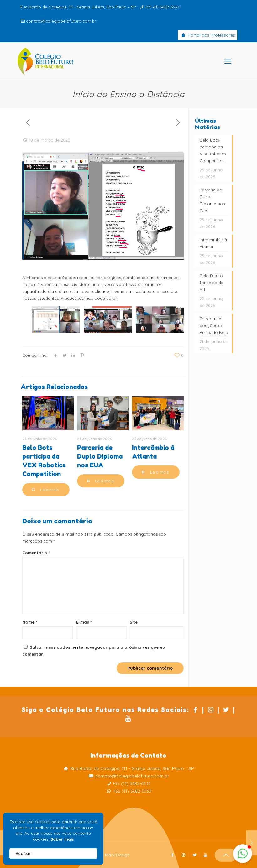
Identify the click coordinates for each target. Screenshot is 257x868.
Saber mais (62, 839)
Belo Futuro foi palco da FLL (211, 282)
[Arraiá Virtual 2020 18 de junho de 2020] (251, 842)
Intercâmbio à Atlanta (213, 243)
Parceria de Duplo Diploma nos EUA (100, 456)
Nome (29, 622)
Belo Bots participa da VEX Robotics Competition (213, 150)
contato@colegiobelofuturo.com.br (61, 20)
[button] (242, 853)
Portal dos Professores (210, 35)
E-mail (84, 622)
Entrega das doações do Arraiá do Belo (214, 325)
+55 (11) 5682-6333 (162, 6)
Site (134, 622)
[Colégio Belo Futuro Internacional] (45, 61)
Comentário (36, 552)
